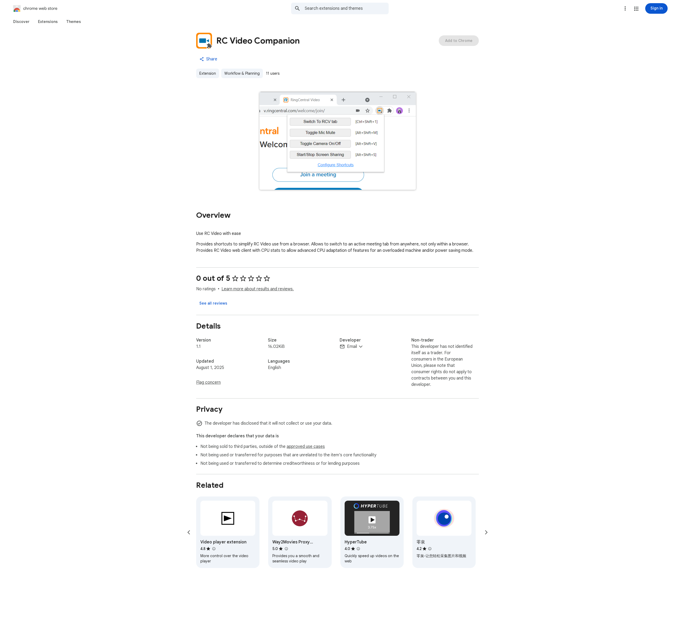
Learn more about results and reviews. (257, 289)
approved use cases (306, 446)
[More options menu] (625, 8)
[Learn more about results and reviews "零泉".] (429, 548)
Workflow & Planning (242, 73)
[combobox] (347, 8)
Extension (207, 73)
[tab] (21, 21)
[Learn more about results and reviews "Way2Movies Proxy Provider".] (286, 548)
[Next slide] (486, 532)
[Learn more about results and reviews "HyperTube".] (358, 548)
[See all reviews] (213, 303)
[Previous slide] (189, 532)
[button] (636, 8)
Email (352, 346)
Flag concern (208, 382)
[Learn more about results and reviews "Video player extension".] (213, 548)
